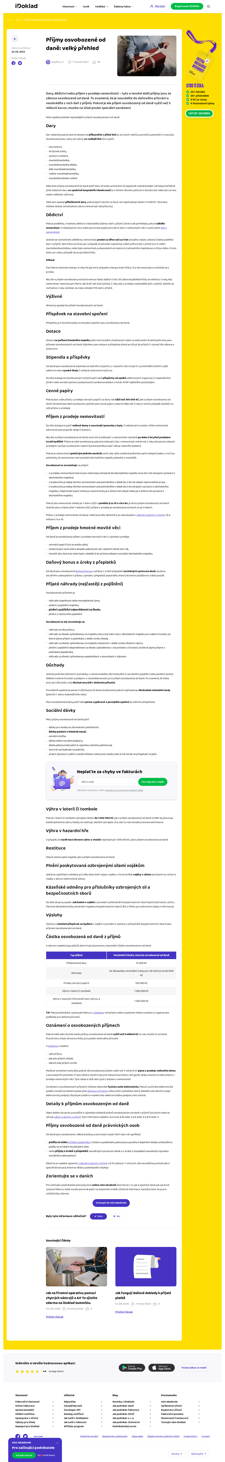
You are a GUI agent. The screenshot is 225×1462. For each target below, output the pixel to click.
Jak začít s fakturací (75, 1422)
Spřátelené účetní (171, 1406)
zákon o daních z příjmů (67, 1117)
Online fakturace (25, 1406)
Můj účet (160, 6)
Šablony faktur (122, 7)
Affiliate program (74, 1426)
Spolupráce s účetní (26, 1418)
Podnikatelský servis (124, 1426)
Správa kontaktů (24, 1410)
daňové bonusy (84, 571)
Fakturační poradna (172, 1414)
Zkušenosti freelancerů (174, 1418)
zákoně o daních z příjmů (150, 515)
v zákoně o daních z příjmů (92, 1163)
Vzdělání (100, 7)
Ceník (86, 7)
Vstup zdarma (199, 113)
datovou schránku (97, 1091)
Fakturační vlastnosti (27, 1402)
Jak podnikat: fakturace (125, 1410)
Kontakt (38, 1436)
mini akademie (169, 1402)
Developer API (72, 1410)
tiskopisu (53, 1046)
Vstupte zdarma (24, 1455)
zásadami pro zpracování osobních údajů (124, 790)
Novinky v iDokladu (123, 1402)
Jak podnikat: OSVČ (123, 1414)
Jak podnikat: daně (123, 1406)
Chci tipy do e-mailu (152, 782)
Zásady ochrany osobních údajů (163, 1436)
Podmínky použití (89, 1436)
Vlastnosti (68, 7)
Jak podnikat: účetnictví (126, 1422)
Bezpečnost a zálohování (114, 1436)
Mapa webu (137, 1436)
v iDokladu (98, 1013)
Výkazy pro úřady (25, 1422)
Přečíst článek (54, 1317)
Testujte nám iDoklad (173, 1422)
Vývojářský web (73, 1406)
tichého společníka (79, 1142)
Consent (206, 1436)
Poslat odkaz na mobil (194, 1368)
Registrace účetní (171, 1410)
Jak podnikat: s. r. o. (123, 1418)
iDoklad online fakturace (26, 6)
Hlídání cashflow (25, 1414)
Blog (18, 20)
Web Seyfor (197, 1454)
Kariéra (175, 1454)
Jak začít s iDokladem (76, 1418)
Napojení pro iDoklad (27, 1426)
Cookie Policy (190, 1436)
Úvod (9, 20)
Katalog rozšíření (74, 1414)
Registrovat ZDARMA (187, 6)
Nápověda (70, 1402)
